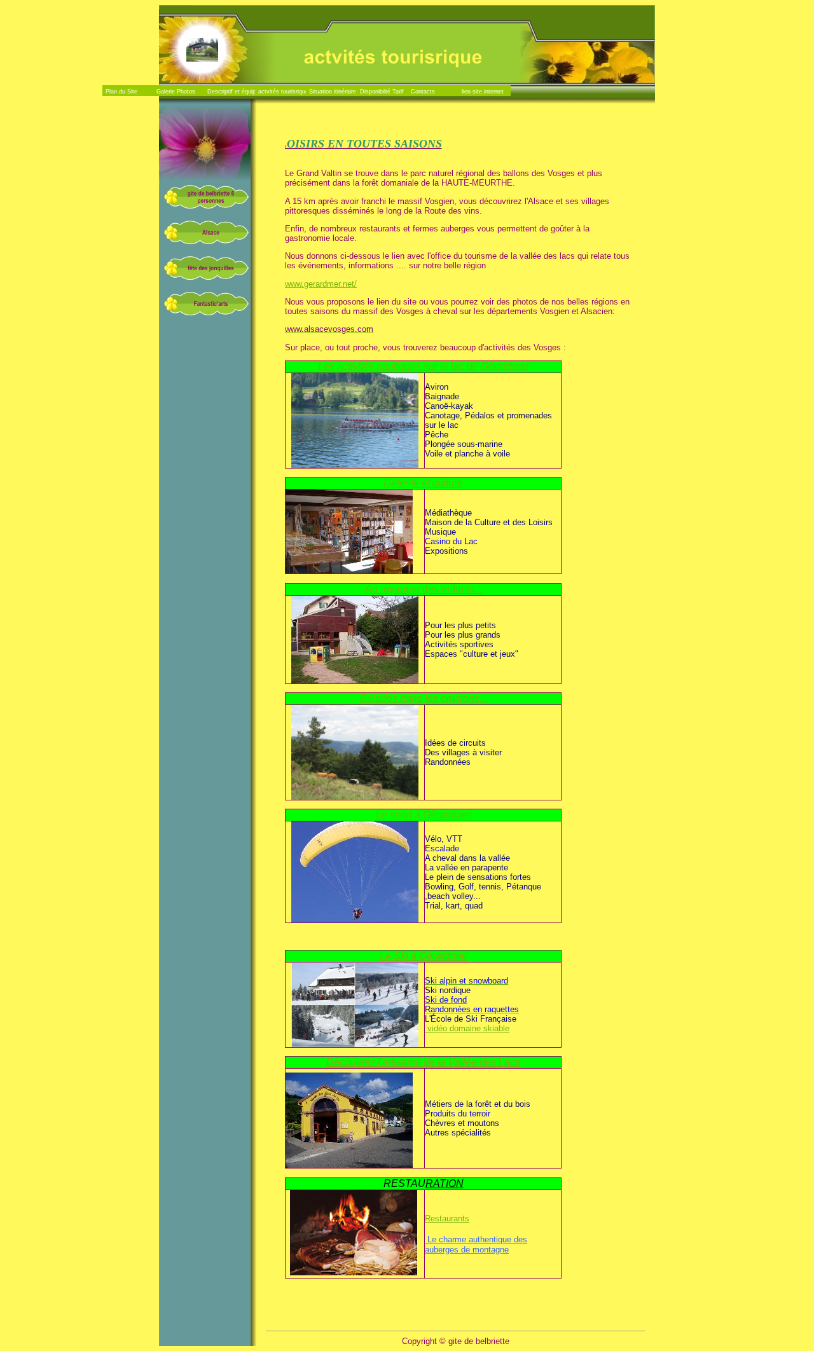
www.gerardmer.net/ (321, 284)
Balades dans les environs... (423, 698)
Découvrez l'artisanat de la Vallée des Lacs (423, 1062)
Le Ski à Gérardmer (423, 955)
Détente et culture (423, 482)
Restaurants (447, 1218)
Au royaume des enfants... (423, 589)
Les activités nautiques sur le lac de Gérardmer (423, 366)
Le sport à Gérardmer (423, 814)
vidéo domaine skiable (467, 1028)
